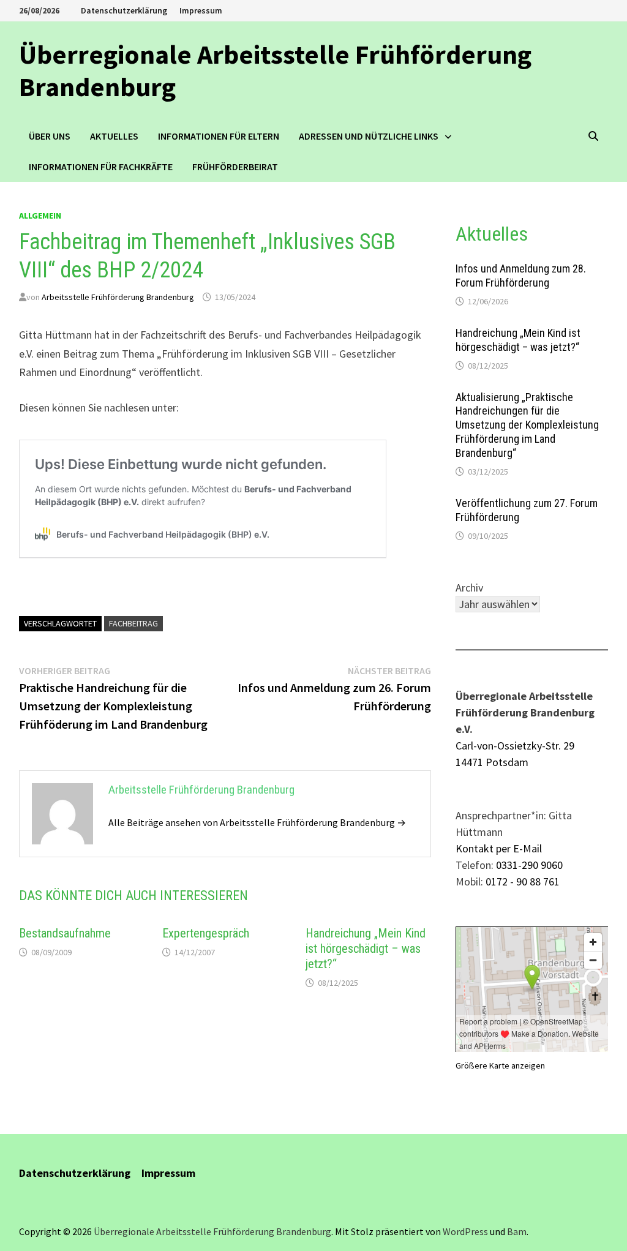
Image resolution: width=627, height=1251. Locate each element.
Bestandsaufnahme (65, 933)
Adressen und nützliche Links (368, 136)
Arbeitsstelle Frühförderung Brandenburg (118, 296)
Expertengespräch (205, 933)
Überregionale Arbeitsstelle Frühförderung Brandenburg (275, 70)
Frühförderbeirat (235, 166)
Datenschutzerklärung (124, 10)
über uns (49, 136)
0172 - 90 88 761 (523, 881)
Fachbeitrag (133, 623)
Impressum (200, 10)
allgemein (40, 215)
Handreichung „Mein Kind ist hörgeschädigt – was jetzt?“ (366, 948)
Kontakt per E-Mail (499, 848)
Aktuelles (114, 136)
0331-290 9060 (529, 865)
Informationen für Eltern (218, 136)
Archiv (469, 587)
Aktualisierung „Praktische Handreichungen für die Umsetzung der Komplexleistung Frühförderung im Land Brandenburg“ (527, 425)
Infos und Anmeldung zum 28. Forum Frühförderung (521, 275)
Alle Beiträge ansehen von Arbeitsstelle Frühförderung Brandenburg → (257, 822)
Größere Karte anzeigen (500, 1065)
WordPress (465, 1231)
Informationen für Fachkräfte (101, 166)
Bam (517, 1231)
